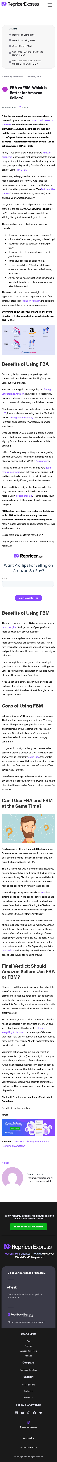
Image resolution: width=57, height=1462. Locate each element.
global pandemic (24, 495)
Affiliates (28, 1355)
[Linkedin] (16, 1413)
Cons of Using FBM (22, 45)
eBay (43, 892)
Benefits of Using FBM (23, 40)
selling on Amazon (30, 300)
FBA (38, 76)
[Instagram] (29, 1413)
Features (28, 1345)
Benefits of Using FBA (23, 34)
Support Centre (28, 1384)
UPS (4, 413)
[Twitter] (41, 1413)
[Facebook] (35, 1413)
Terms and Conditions (28, 1369)
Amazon (31, 76)
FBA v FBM (21, 169)
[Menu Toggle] (49, 4)
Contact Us (28, 1390)
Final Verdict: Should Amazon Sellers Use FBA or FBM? (27, 62)
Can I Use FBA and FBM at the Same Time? (27, 53)
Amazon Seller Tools (28, 1350)
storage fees (8, 950)
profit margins (9, 627)
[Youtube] (22, 1413)
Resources (28, 1397)
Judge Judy (33, 756)
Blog (28, 1341)
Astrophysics (42, 461)
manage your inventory (21, 417)
